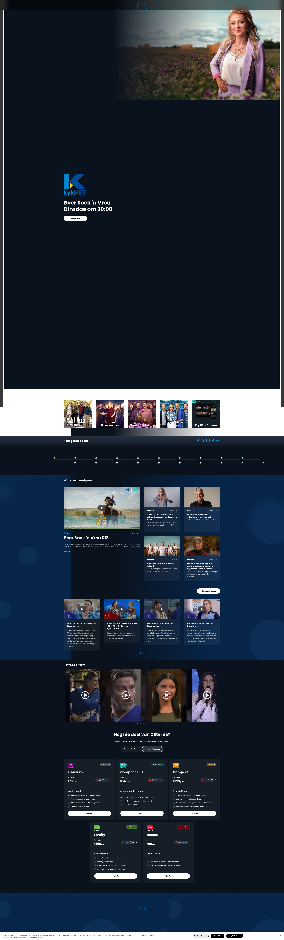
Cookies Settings (200, 936)
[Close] (280, 935)
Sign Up (89, 813)
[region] (142, 936)
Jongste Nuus (208, 591)
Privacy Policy (38, 938)
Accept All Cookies (235, 936)
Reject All (217, 936)
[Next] (216, 695)
